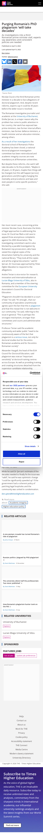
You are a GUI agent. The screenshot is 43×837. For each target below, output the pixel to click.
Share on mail (25, 61)
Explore (7, 626)
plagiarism (35, 305)
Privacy (21, 733)
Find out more (12, 825)
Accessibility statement (21, 741)
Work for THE (21, 729)
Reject (21, 462)
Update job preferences (25, 655)
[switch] (36, 422)
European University (28, 286)
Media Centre (22, 749)
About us (21, 724)
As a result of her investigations (16, 141)
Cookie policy (21, 737)
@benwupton (13, 57)
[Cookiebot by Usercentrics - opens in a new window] (30, 373)
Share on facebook (20, 61)
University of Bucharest (27, 116)
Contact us (21, 720)
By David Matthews (9, 563)
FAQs (21, 716)
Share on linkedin (9, 61)
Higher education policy (13, 506)
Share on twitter (14, 61)
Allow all (21, 454)
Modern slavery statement (21, 753)
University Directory (22, 757)
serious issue (21, 337)
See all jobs (8, 655)
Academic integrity (18, 502)
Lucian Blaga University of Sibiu (16, 280)
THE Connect (21, 745)
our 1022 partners (17, 385)
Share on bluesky (4, 61)
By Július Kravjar (8, 540)
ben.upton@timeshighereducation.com (18, 493)
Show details (30, 446)
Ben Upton (6, 53)
